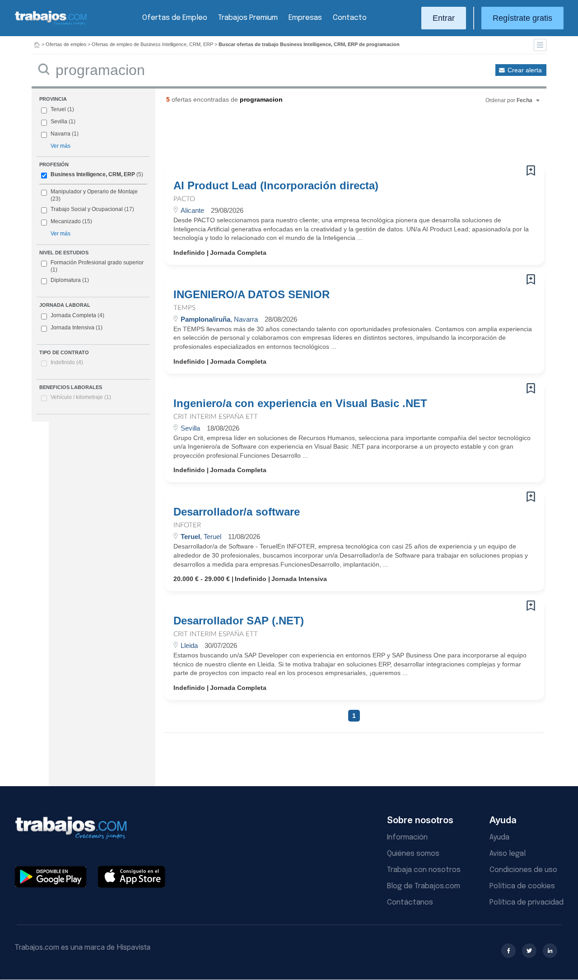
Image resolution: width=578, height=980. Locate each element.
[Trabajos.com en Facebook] (508, 950)
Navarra (60, 134)
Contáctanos (410, 902)
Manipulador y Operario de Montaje (94, 191)
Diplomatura (70, 280)
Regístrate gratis (522, 18)
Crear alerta (525, 70)
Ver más (60, 146)
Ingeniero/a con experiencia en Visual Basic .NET (300, 403)
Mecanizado (66, 221)
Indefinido (67, 362)
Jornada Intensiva (77, 327)
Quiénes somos (413, 854)
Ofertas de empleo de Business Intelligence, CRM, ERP (152, 44)
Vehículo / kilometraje (81, 397)
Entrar (444, 18)
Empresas (305, 18)
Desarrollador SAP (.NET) (238, 620)
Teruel (58, 109)
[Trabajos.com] (51, 24)
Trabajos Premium (248, 18)
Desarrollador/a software (236, 511)
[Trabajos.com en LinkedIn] (550, 950)
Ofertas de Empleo (174, 18)
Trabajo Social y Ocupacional (87, 209)
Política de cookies (522, 886)
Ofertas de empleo (66, 44)
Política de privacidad (526, 902)
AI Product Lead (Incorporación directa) (275, 185)
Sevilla (59, 121)
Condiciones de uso (523, 870)
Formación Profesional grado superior (97, 266)
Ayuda (499, 837)
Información (407, 837)
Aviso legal (507, 854)
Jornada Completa (77, 315)
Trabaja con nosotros (424, 870)
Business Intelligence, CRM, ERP (93, 174)
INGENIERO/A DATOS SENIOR (251, 294)
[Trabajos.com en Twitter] (529, 950)
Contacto (350, 18)
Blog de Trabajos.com (423, 886)
